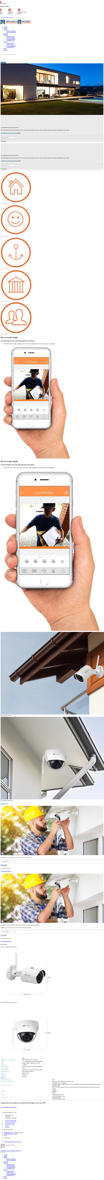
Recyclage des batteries (10, 1123)
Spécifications (4, 803)
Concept (6, 33)
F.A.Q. (5, 1135)
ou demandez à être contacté (10, 1133)
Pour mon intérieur (11, 31)
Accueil (5, 26)
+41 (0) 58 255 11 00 (6, 871)
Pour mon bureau (11, 37)
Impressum (7, 1127)
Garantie (7, 1125)
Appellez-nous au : (13, 1132)
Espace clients (10, 44)
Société (5, 41)
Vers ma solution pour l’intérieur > (9, 1107)
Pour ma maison (10, 36)
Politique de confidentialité (11, 1120)
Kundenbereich (10, 47)
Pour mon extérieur (11, 32)
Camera (5, 29)
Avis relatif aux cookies (10, 1124)
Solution (6, 35)
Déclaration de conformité (10, 1121)
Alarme (5, 28)
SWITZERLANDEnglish (21, 12)
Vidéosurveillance (11, 39)
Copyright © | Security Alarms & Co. (11, 1150)
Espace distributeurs (11, 46)
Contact (5, 50)
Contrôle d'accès (11, 40)
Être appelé (3, 62)
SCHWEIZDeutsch (10, 12)
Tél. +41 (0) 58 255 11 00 (7, 17)
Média (5, 48)
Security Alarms (10, 43)
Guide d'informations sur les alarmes (12, 1141)
